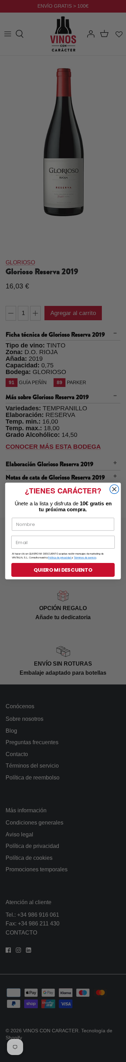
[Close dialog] (114, 489)
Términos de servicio (85, 558)
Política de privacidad (60, 558)
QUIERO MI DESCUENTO (63, 570)
